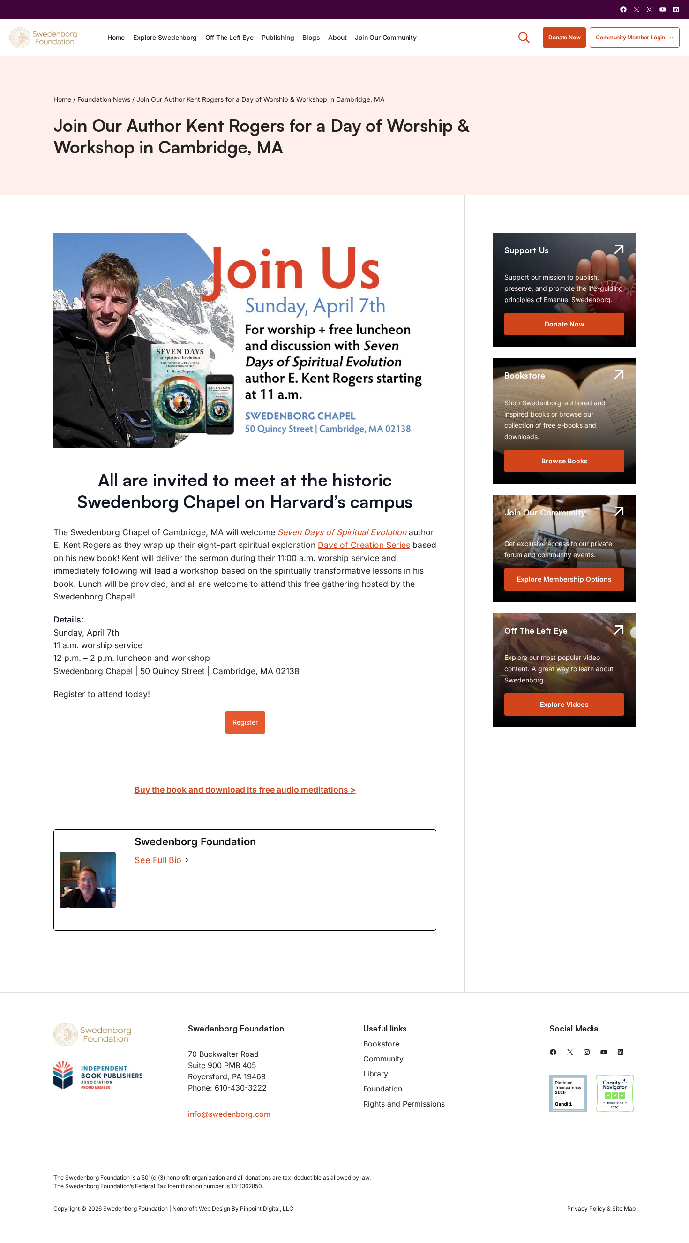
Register (245, 722)
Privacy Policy (586, 1208)
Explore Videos (564, 704)
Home (62, 99)
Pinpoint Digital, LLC (266, 1208)
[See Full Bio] (187, 860)
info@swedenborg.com (229, 1114)
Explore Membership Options (564, 579)
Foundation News (103, 99)
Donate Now (564, 37)
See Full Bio (158, 860)
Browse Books (564, 461)
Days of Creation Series (364, 545)
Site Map (624, 1208)
